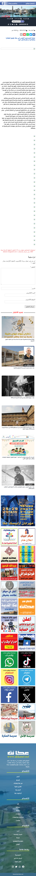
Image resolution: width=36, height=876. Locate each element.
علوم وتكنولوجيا (18, 841)
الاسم (33, 288)
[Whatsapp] (14, 24)
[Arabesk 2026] (18, 526)
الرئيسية (18, 855)
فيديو (18, 780)
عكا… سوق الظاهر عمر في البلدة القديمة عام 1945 (22, 397)
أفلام (18, 844)
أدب (18, 831)
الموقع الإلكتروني (30, 299)
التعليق (32, 267)
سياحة (18, 807)
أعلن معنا (18, 862)
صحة (18, 838)
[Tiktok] (8, 24)
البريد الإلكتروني (30, 293)
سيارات (18, 814)
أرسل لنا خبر (18, 858)
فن (18, 804)
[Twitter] (12, 24)
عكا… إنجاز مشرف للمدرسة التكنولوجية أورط (24, 368)
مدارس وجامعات (18, 817)
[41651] (18, 4)
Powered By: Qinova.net (18, 874)
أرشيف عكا (18, 793)
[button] (34, 34)
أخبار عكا (18, 790)
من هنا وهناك (18, 783)
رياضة (18, 810)
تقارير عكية (18, 787)
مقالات (18, 820)
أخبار (18, 777)
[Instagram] (10, 24)
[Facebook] (16, 24)
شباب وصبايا (18, 834)
